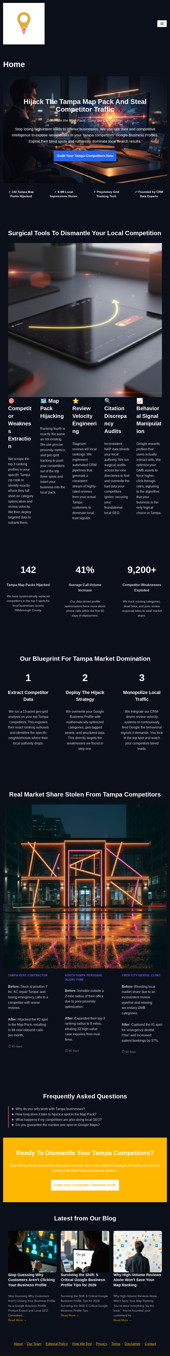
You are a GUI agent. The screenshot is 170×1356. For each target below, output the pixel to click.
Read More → (17, 1320)
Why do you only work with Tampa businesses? (50, 1109)
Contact (150, 1344)
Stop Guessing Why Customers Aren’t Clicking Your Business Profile (31, 1280)
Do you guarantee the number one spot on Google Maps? (58, 1125)
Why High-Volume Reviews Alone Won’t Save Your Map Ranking (137, 1280)
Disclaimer (132, 1344)
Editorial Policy (57, 1344)
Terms (115, 1344)
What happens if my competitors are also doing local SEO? (59, 1119)
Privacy (101, 1344)
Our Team (34, 1344)
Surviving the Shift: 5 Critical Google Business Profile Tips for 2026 (83, 1280)
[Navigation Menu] (162, 23)
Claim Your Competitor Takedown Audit (85, 1185)
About (18, 1344)
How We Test (82, 1344)
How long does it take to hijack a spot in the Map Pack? (56, 1114)
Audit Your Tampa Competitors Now (85, 156)
